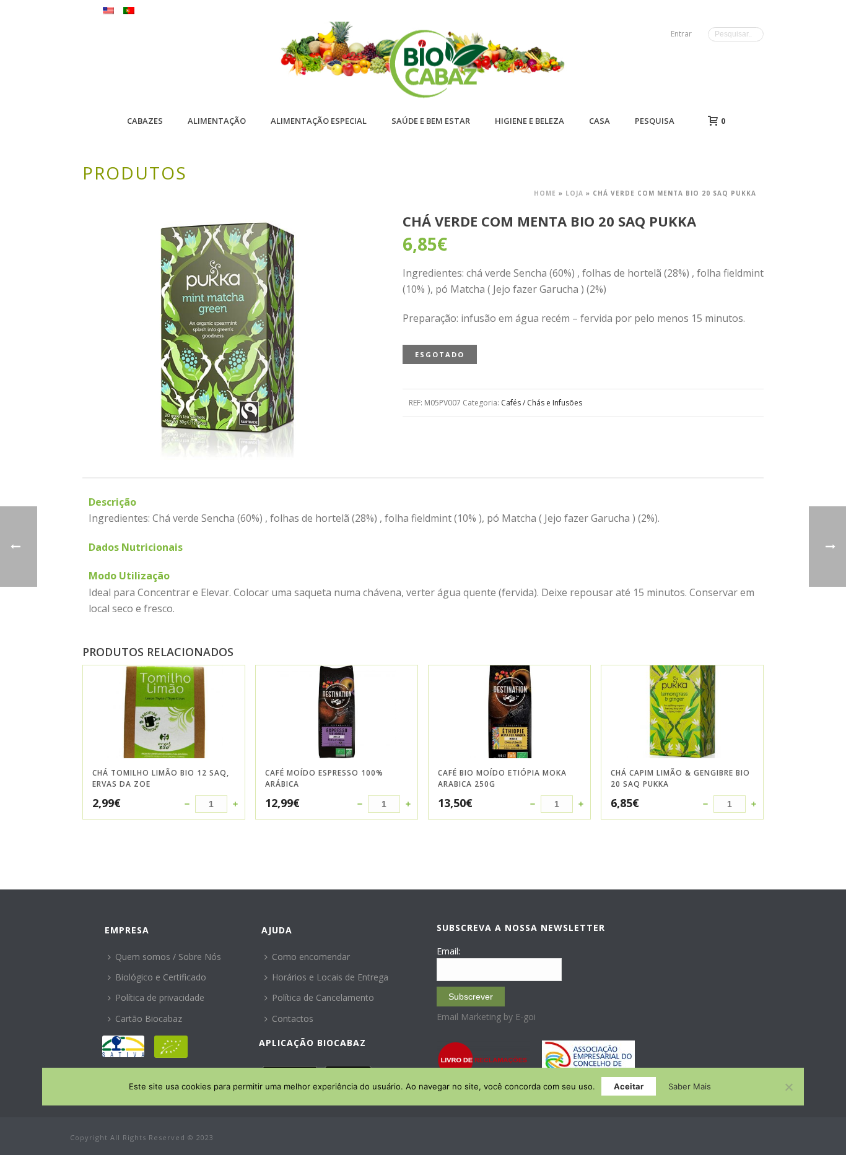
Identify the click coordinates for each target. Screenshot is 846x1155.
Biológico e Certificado (160, 977)
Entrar (681, 33)
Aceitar (628, 1086)
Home (545, 193)
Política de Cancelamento (323, 997)
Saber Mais (689, 1086)
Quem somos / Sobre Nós (168, 956)
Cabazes (145, 120)
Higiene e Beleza (529, 120)
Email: (448, 951)
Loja (574, 193)
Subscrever (470, 996)
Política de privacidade (159, 997)
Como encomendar (311, 956)
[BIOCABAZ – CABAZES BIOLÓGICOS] (439, 63)
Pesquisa (654, 120)
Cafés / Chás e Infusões (541, 402)
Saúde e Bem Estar (430, 120)
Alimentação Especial (319, 120)
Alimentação (217, 120)
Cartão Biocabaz (148, 1018)
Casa (599, 120)
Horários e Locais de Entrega (330, 977)
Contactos (292, 1018)
